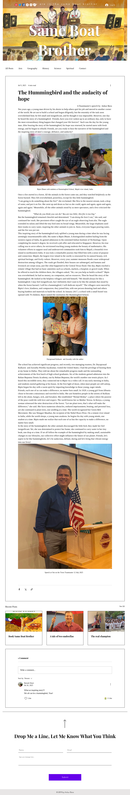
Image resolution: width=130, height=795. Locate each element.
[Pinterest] (16, 4)
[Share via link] (31, 589)
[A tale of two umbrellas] (65, 621)
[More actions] (110, 85)
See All (122, 606)
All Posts (9, 68)
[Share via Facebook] (19, 589)
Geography (32, 68)
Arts (20, 68)
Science (57, 68)
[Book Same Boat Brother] (23, 621)
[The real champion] (106, 621)
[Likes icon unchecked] (25, 698)
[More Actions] (110, 684)
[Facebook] (23, 4)
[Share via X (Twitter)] (25, 589)
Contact (82, 68)
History (45, 68)
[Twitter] (20, 4)
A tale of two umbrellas (62, 636)
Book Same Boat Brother (21, 636)
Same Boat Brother (64, 39)
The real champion (101, 636)
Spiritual (70, 68)
